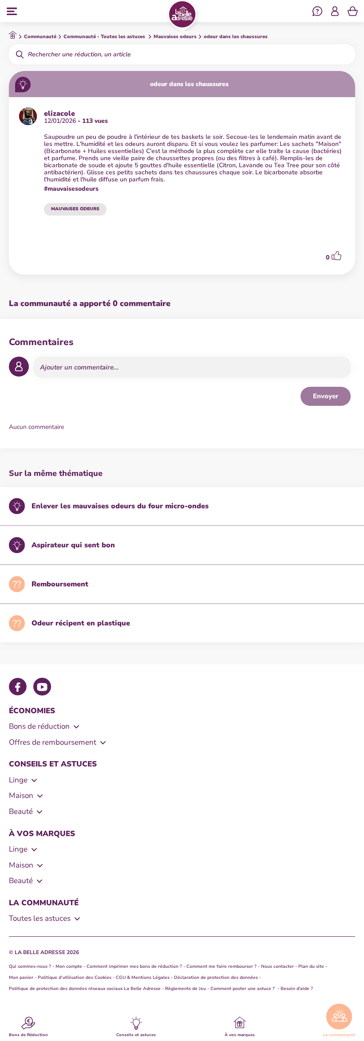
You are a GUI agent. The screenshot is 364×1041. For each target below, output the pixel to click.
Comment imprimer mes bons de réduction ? (134, 966)
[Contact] (317, 12)
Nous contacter (277, 966)
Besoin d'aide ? (297, 989)
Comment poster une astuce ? (243, 989)
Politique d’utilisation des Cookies (74, 977)
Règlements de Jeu (185, 989)
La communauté (339, 1034)
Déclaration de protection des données (216, 977)
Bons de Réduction (28, 1034)
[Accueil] (182, 16)
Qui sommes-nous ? (30, 966)
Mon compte (68, 966)
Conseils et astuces (136, 1034)
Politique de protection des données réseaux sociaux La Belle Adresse (85, 989)
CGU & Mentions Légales (143, 977)
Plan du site (311, 966)
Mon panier (21, 977)
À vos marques (240, 1034)
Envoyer (325, 396)
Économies (32, 711)
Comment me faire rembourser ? (221, 966)
